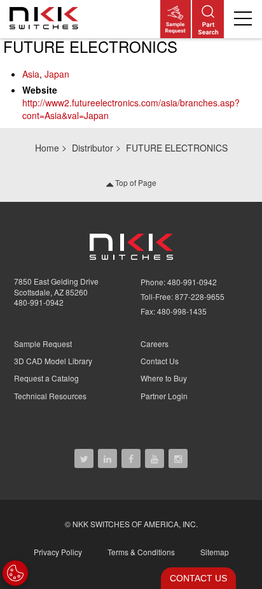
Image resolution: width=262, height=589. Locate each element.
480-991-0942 (39, 302)
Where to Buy (164, 378)
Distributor (92, 147)
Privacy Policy (58, 551)
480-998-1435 (182, 311)
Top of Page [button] (134, 182)
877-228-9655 (199, 296)
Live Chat (194, 578)
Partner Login (164, 395)
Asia (30, 73)
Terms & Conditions (141, 551)
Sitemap (214, 551)
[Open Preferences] (15, 573)
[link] (46, 19)
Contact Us (160, 360)
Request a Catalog (46, 378)
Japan (57, 73)
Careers (155, 343)
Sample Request (43, 343)
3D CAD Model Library (53, 360)
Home (47, 147)
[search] (208, 19)
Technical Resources (50, 395)
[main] (131, 83)
